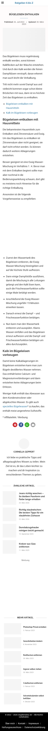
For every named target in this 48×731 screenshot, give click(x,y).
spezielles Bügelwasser (15, 406)
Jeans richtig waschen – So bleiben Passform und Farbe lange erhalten (32, 496)
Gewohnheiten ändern (32, 641)
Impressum (34, 723)
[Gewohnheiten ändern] (12, 642)
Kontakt (21, 723)
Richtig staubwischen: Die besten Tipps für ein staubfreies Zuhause (31, 512)
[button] (15, 424)
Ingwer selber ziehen (32, 669)
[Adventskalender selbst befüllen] (12, 698)
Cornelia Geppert (24, 452)
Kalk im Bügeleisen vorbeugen (22, 112)
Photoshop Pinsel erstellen (34, 627)
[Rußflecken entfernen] (12, 656)
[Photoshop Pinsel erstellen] (12, 628)
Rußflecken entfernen (32, 655)
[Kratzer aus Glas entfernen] (9, 547)
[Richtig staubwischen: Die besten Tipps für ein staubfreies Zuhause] (9, 514)
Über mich (10, 723)
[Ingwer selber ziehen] (12, 670)
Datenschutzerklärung (35, 727)
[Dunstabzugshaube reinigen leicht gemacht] (9, 530)
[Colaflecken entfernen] (12, 684)
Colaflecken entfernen (33, 683)
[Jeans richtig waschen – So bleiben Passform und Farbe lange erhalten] (9, 498)
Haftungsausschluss (11, 727)
